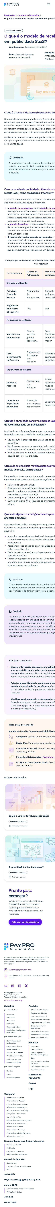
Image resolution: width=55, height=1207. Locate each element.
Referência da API (14, 1145)
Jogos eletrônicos (13, 1027)
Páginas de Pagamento (15, 1151)
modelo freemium (18, 224)
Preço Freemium (13, 1049)
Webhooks (11, 1148)
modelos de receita (29, 15)
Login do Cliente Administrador (19, 1166)
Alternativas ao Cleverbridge (18, 1111)
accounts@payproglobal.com (20, 970)
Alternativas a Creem (15, 1127)
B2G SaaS (11, 1021)
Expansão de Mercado (39, 1031)
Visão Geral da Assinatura (17, 1154)
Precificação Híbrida (15, 1056)
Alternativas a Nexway (15, 1130)
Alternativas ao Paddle (16, 1101)
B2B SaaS (10, 1014)
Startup (10, 1071)
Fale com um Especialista (25, 922)
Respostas (9, 15)
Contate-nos (11, 1163)
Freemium (48, 757)
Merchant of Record (39, 1016)
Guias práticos (36, 1049)
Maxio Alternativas (14, 1117)
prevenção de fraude (39, 1038)
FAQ (8, 1169)
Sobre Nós (9, 1174)
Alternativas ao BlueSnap (17, 1123)
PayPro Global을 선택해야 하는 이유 (22, 1179)
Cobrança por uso (14, 1059)
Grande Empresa (13, 1077)
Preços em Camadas (15, 1053)
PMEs (9, 1074)
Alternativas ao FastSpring (17, 1107)
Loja (31, 1088)
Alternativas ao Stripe (15, 1098)
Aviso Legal (10, 1202)
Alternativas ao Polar (15, 1136)
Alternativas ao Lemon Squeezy (19, 1120)
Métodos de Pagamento (35, 1076)
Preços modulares (14, 1062)
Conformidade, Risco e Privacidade (20, 1189)
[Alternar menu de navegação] (49, 4)
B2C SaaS (10, 1017)
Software (10, 1024)
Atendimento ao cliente (40, 1034)
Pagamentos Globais (39, 1013)
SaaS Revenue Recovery (40, 1019)
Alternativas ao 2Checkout (17, 1104)
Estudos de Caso (37, 1070)
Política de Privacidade (13, 1000)
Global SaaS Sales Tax (40, 1010)
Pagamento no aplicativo (40, 1023)
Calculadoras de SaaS (39, 1067)
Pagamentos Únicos (14, 1046)
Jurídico (8, 1196)
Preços (32, 1083)
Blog (32, 1058)
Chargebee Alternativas (16, 1114)
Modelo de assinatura (20, 208)
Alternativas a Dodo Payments (18, 1133)
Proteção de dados (14, 1192)
